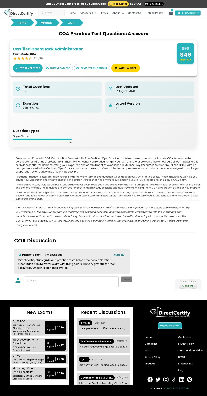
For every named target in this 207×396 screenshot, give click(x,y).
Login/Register (190, 12)
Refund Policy (154, 13)
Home (22, 23)
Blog (180, 370)
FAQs (104, 13)
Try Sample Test (29, 68)
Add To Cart (127, 68)
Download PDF (60, 68)
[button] (118, 3)
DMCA (181, 357)
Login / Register (170, 325)
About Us (118, 13)
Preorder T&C (186, 363)
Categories (86, 12)
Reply (120, 254)
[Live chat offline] (188, 284)
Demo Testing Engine (94, 68)
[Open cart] (171, 13)
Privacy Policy (186, 343)
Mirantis (46, 23)
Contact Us (134, 13)
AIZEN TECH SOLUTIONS (178, 388)
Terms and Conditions (191, 350)
